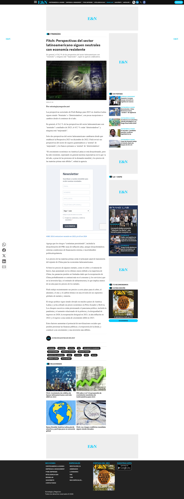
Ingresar (178, 2)
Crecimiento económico (91, 348)
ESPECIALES (74, 463)
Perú (86, 355)
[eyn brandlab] (119, 208)
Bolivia (94, 355)
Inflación (61, 348)
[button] (4, 244)
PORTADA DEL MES (101, 463)
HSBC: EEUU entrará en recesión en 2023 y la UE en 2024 (66, 236)
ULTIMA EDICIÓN (119, 288)
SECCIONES (50, 463)
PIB (79, 348)
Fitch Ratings (66, 358)
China (69, 355)
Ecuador (78, 355)
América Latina (53, 358)
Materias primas (84, 352)
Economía (51, 348)
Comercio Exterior (68, 352)
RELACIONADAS (56, 364)
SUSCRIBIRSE (123, 321)
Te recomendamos (120, 284)
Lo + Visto (117, 177)
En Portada (118, 94)
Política (71, 348)
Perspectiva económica (56, 355)
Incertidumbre (53, 352)
